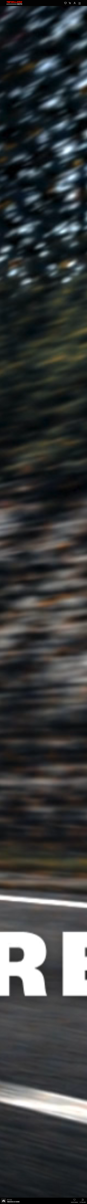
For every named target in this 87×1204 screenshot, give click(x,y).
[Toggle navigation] (80, 3)
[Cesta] (70, 3)
